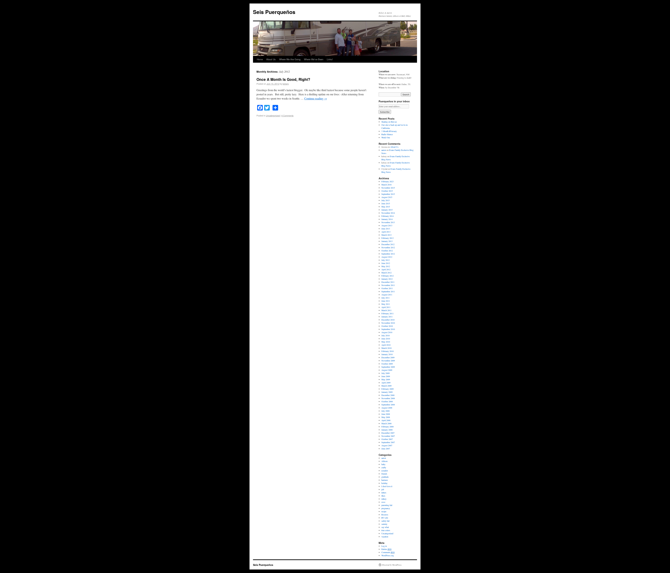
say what (385, 527)
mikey (383, 498)
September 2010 (388, 329)
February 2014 (387, 216)
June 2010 (385, 338)
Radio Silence (387, 134)
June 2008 (385, 414)
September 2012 (388, 253)
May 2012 (385, 266)
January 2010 (387, 354)
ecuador (384, 470)
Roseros (384, 514)
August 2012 (386, 256)
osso (383, 502)
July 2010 (385, 335)
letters (383, 492)
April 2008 (385, 420)
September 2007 (388, 442)
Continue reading (315, 98)
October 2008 (387, 401)
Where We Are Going (289, 59)
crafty (383, 467)
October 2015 (387, 190)
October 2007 (387, 439)
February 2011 (387, 313)
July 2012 (385, 260)
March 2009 (386, 385)
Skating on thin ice (389, 121)
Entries (386, 549)
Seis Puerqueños (274, 12)
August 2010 (386, 332)
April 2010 (385, 344)
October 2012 (387, 250)
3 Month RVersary (389, 131)
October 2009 (387, 363)
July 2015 (385, 200)
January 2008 (387, 429)
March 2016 (386, 184)
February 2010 (387, 351)
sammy (384, 524)
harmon (384, 480)
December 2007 (387, 432)
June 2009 (385, 376)
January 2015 (387, 209)
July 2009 (385, 373)
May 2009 (385, 379)
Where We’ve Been (313, 59)
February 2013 (387, 238)
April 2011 (385, 307)
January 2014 (387, 219)
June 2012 (385, 263)
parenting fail (386, 505)
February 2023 (387, 181)
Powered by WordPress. (392, 564)
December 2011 (387, 282)
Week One (385, 137)
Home (260, 59)
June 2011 (385, 300)
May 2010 (385, 341)
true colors (385, 530)
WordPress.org (387, 555)
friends (384, 473)
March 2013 (386, 234)
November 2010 (388, 322)
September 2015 (388, 194)
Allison (384, 461)
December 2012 (387, 244)
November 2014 (388, 212)
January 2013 (387, 241)
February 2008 (387, 426)
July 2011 (385, 297)
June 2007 (385, 448)
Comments (388, 552)
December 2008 (387, 395)
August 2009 (386, 370)
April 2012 (385, 269)
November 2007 (388, 436)
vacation (384, 536)
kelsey (286, 83)
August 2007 (386, 445)
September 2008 (388, 404)
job (382, 489)
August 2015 (386, 197)
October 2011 (387, 288)
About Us (271, 59)
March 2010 (386, 348)
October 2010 (387, 326)
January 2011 (387, 316)
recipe (383, 511)
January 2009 (387, 392)
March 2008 (386, 423)
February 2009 (387, 388)
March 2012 (386, 272)
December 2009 (387, 357)
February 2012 (387, 275)
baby (383, 464)
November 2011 (388, 285)
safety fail (385, 520)
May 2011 (385, 304)
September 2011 (388, 291)
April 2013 (385, 231)
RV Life (384, 517)
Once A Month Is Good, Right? (283, 79)
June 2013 (385, 228)
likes (383, 495)
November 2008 (388, 398)
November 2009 (388, 360)
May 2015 (385, 206)
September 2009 (388, 366)
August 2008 (386, 407)
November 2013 (388, 222)
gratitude (385, 476)
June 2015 (385, 203)
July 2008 (385, 410)
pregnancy (385, 508)
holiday (384, 483)
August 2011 (386, 294)
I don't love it (386, 486)
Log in (384, 546)
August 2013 (386, 225)
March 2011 (386, 310)
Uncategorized (273, 115)
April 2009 (385, 382)
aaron (383, 150)
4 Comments (287, 115)
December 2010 (387, 319)
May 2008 (385, 417)
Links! (330, 59)
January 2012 (387, 278)
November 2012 (388, 247)
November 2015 (388, 187)
